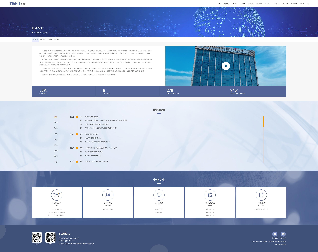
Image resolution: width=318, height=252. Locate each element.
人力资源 (285, 3)
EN (303, 3)
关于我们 (226, 3)
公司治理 (42, 39)
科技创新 (259, 3)
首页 (219, 3)
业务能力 (234, 3)
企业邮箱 (275, 238)
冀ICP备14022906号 (280, 241)
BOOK (295, 3)
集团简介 (45, 32)
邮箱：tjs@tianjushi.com (67, 241)
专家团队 (251, 3)
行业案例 (242, 3)
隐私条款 (283, 244)
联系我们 (57, 39)
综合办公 (283, 238)
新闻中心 (267, 3)
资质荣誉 (50, 39)
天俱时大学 (276, 3)
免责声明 (277, 244)
